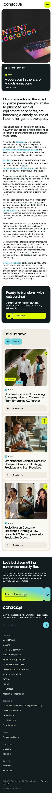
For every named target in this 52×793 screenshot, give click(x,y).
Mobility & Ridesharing (13, 694)
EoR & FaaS (8, 715)
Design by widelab (11, 788)
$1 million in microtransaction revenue (20, 150)
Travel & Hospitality (12, 654)
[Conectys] (12, 4)
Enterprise (7, 770)
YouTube (7, 754)
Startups (7, 765)
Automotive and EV (12, 674)
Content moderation (12, 263)
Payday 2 (7, 160)
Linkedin (7, 749)
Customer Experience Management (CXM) (22, 705)
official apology (10, 210)
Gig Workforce (9, 720)
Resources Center (11, 737)
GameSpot (20, 142)
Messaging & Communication (16, 669)
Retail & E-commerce (13, 650)
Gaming (6, 645)
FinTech (6, 684)
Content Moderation (12, 710)
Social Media (9, 640)
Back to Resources (16, 68)
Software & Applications (14, 659)
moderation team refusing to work (19, 168)
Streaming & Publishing (14, 664)
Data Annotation (10, 725)
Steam (25, 165)
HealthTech (8, 689)
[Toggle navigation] (47, 5)
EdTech (6, 679)
